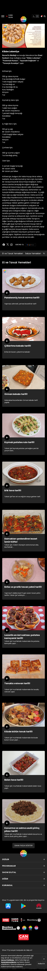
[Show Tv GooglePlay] (24, 906)
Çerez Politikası (7, 960)
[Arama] (45, 16)
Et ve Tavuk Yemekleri (12, 253)
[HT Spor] (23, 920)
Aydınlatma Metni (8, 962)
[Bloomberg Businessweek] (11, 928)
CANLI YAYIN (10, 16)
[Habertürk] (5, 920)
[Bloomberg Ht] (34, 920)
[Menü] (2, 16)
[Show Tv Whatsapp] (11, 244)
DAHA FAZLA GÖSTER (23, 845)
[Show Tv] (23, 19)
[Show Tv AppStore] (8, 906)
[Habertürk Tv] (14, 920)
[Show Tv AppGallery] (39, 906)
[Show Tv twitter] (8, 244)
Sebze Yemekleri (33, 253)
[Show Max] (36, 928)
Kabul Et (41, 963)
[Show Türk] (30, 928)
